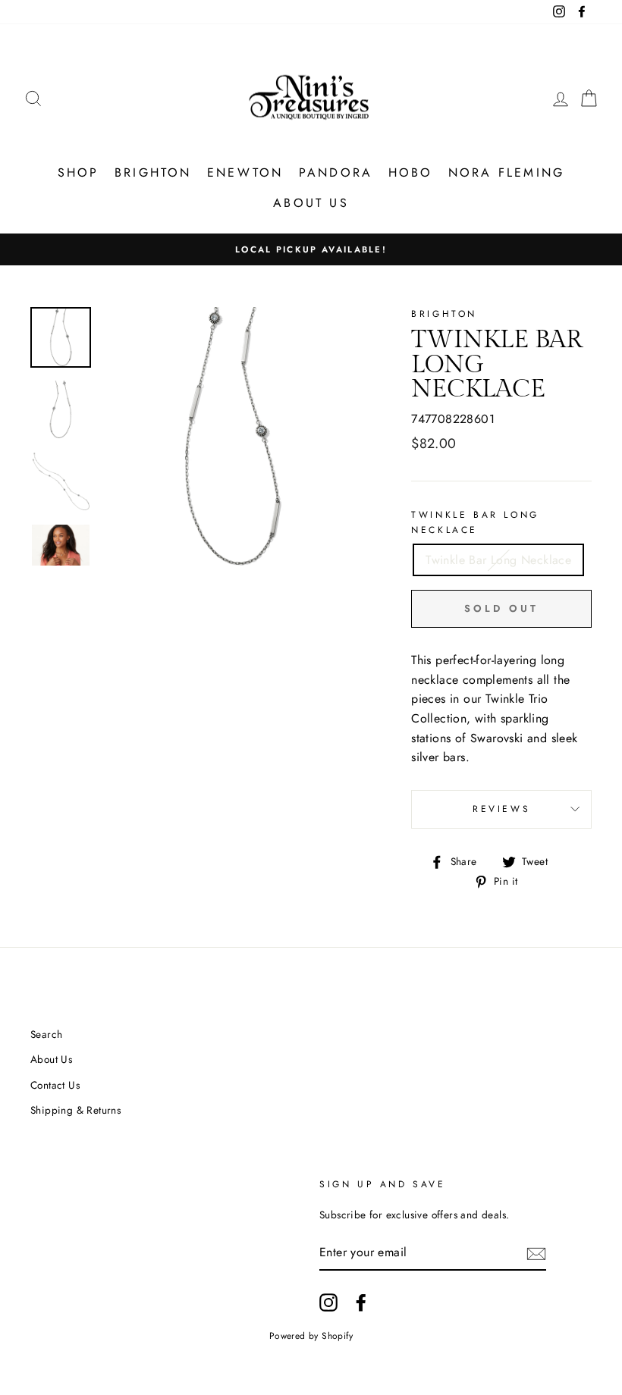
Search (46, 1034)
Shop (78, 172)
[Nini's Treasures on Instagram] (328, 1302)
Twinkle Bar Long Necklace (475, 522)
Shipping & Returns (75, 1110)
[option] (311, 249)
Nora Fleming (506, 172)
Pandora (335, 172)
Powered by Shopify (311, 1336)
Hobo (410, 172)
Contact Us (55, 1084)
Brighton (153, 172)
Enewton (245, 172)
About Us (311, 203)
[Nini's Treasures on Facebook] (361, 1302)
